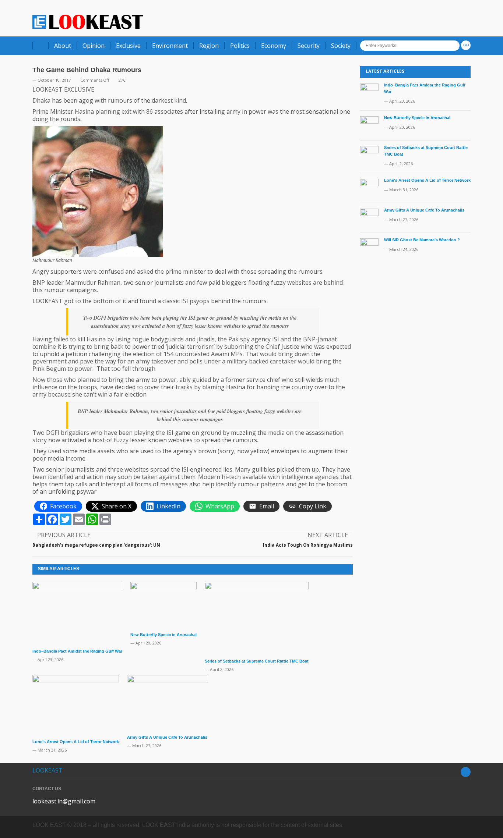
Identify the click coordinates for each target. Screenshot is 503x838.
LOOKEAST (47, 770)
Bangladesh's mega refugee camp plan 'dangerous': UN (96, 545)
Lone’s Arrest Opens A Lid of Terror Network (75, 741)
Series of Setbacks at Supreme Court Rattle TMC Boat (257, 661)
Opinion (93, 45)
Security (309, 45)
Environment (170, 45)
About (62, 45)
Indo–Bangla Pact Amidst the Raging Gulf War (77, 651)
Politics (240, 45)
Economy (273, 45)
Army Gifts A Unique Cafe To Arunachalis (167, 737)
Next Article (327, 535)
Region (209, 45)
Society (341, 45)
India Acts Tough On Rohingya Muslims (308, 545)
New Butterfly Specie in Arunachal (163, 634)
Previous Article (64, 535)
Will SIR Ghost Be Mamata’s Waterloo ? (422, 240)
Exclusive (128, 45)
